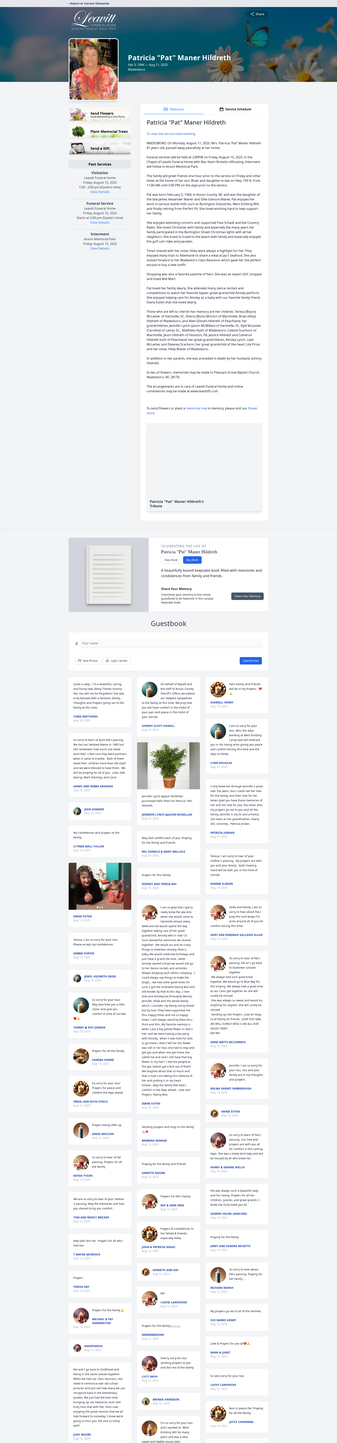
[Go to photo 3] (102, 907)
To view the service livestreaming (171, 134)
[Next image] (127, 886)
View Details (99, 192)
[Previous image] (72, 886)
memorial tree (196, 408)
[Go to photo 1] (98, 907)
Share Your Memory (247, 596)
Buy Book (192, 560)
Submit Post (251, 661)
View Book (170, 560)
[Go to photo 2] (100, 907)
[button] (99, 886)
